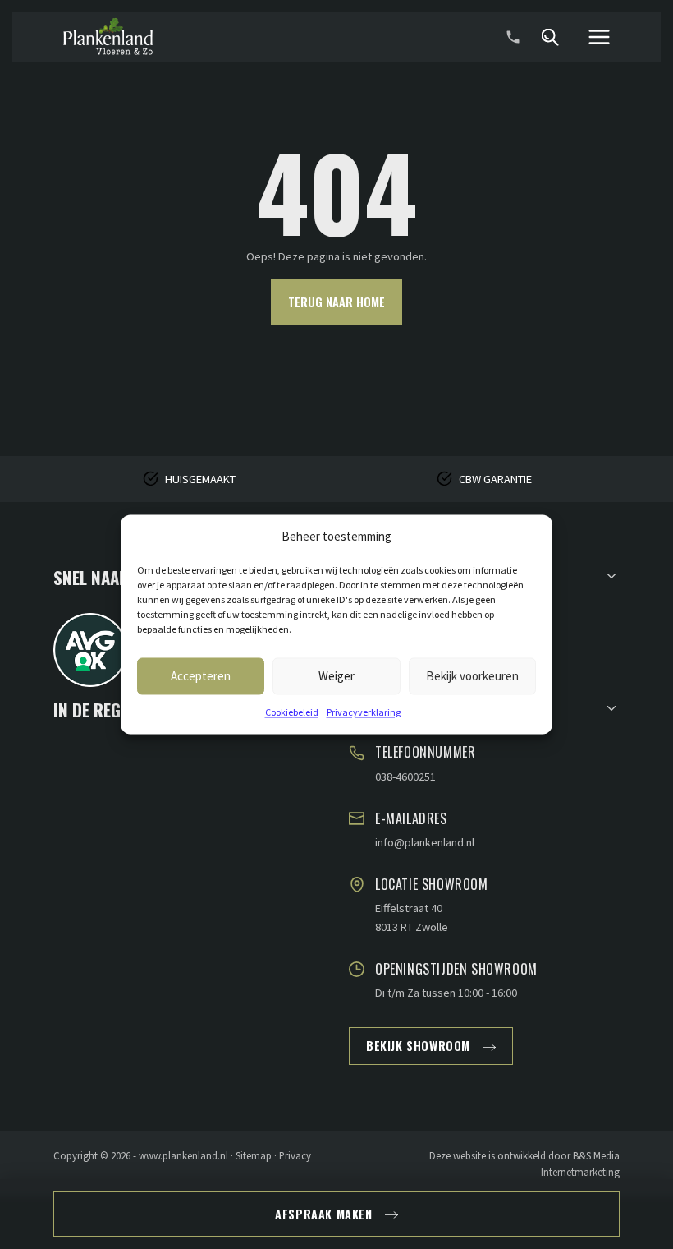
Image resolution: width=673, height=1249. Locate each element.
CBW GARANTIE (495, 479)
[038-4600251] (513, 37)
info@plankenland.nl (424, 842)
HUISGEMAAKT (200, 479)
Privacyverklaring (364, 712)
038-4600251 (405, 776)
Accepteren (201, 676)
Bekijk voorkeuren (472, 676)
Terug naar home (336, 302)
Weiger (336, 676)
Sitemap (254, 1155)
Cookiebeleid (291, 712)
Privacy (295, 1155)
